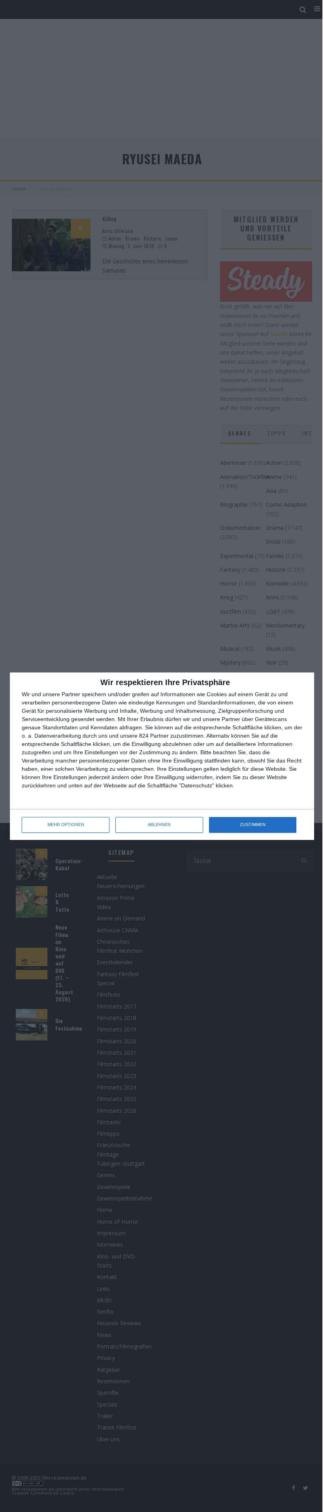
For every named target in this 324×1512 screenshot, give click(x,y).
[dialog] (162, 756)
